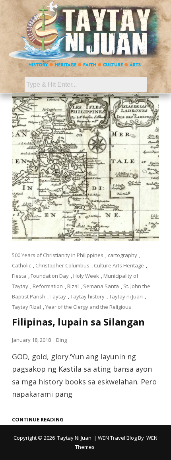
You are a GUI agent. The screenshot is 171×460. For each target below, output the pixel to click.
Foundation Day (50, 275)
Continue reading (38, 419)
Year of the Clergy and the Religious (88, 306)
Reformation (48, 286)
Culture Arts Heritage (119, 265)
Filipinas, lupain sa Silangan (78, 321)
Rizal (73, 286)
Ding (61, 339)
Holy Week (86, 275)
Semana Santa (101, 286)
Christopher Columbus (62, 265)
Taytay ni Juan (126, 296)
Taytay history (87, 296)
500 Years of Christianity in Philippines (57, 255)
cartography (122, 255)
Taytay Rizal (26, 306)
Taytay (58, 296)
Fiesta (19, 275)
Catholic (21, 265)
